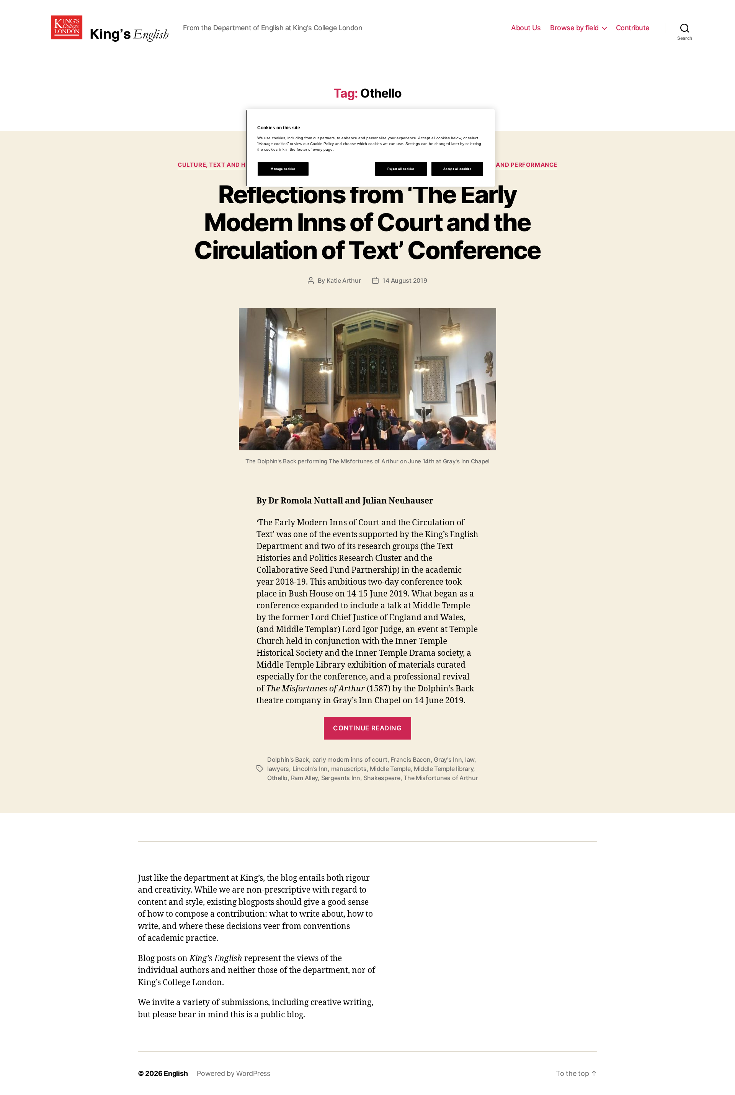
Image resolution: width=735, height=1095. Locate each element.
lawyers (278, 768)
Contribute (633, 28)
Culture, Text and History (223, 164)
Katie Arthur (344, 280)
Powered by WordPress (233, 1073)
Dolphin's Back (288, 759)
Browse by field (574, 28)
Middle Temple (390, 768)
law (469, 759)
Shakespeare (382, 778)
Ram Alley (304, 778)
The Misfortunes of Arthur (440, 778)
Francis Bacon (410, 759)
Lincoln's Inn (310, 768)
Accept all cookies (457, 169)
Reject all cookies (400, 169)
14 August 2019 (404, 280)
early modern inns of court (349, 759)
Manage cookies (283, 169)
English (176, 1073)
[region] (370, 148)
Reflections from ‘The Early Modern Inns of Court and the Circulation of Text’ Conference (367, 222)
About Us (526, 28)
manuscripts (349, 768)
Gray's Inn (448, 759)
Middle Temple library (443, 768)
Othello (277, 778)
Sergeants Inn (341, 778)
